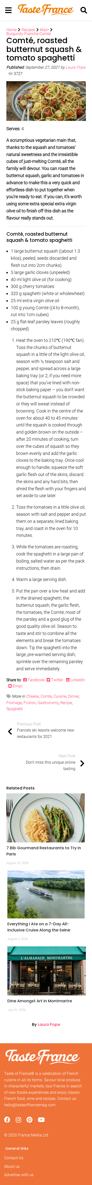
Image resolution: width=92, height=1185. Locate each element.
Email (17, 686)
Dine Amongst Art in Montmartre (39, 1001)
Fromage (14, 702)
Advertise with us (19, 1174)
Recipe (66, 702)
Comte (46, 696)
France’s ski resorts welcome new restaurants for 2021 (45, 730)
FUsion (30, 702)
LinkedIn (77, 680)
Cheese (32, 696)
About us (12, 1166)
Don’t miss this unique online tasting (50, 762)
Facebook (37, 680)
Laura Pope (75, 67)
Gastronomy (48, 702)
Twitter (57, 680)
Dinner (73, 696)
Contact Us (13, 1158)
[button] (45, 851)
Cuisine (59, 696)
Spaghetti (14, 709)
